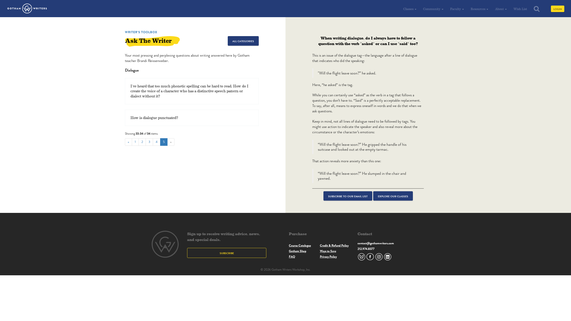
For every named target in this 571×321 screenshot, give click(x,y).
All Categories (243, 41)
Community (432, 9)
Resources (478, 9)
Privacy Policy (328, 256)
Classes (408, 9)
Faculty (456, 9)
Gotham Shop (297, 251)
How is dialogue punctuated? (154, 117)
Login (557, 9)
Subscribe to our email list (348, 196)
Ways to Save (328, 251)
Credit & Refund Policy (334, 245)
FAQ (292, 256)
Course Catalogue (300, 245)
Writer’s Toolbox (141, 32)
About (500, 9)
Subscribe (227, 253)
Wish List (520, 9)
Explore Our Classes (393, 196)
